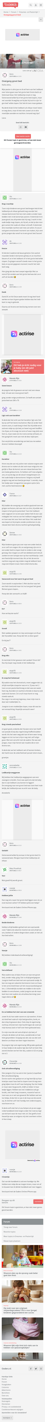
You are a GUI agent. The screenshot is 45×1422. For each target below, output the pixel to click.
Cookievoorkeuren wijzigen (12, 1409)
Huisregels (6, 1401)
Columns (5, 1387)
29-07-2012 (12, 870)
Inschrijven (6, 1418)
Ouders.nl (6, 1368)
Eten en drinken (8, 1270)
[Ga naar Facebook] (30, 1368)
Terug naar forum (10, 1227)
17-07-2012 (12, 380)
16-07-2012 (12, 243)
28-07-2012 (12, 845)
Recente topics (9, 1232)
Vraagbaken (6, 1384)
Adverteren (6, 1390)
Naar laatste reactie (23, 136)
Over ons (5, 1395)
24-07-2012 (12, 719)
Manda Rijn (14, 378)
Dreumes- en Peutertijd (28, 12)
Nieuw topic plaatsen (12, 1241)
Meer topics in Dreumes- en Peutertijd (18, 1236)
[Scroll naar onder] (41, 19)
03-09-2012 (12, 1172)
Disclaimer (6, 1404)
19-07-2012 (12, 496)
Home (6, 12)
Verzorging (17, 362)
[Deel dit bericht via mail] (25, 127)
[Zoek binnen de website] (30, 5)
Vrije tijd (6, 1305)
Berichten (6, 1393)
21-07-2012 (12, 574)
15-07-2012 (12, 76)
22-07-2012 (12, 603)
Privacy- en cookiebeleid (11, 1407)
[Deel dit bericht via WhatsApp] (20, 127)
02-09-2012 (12, 945)
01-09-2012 (12, 890)
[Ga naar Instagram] (41, 1368)
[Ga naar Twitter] (36, 1368)
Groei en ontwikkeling (10, 1343)
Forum (13, 12)
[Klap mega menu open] (41, 5)
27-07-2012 (12, 767)
